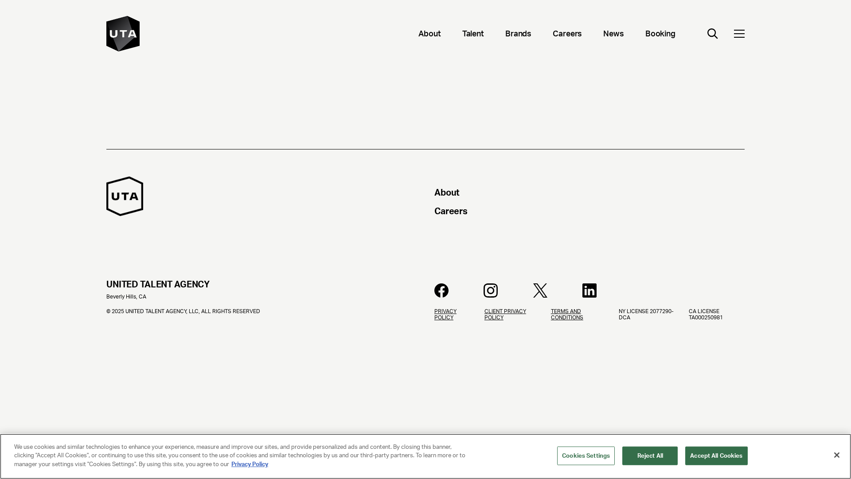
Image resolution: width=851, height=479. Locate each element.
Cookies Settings (586, 455)
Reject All (650, 455)
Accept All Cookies (716, 455)
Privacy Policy (249, 464)
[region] (425, 456)
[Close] (837, 455)
